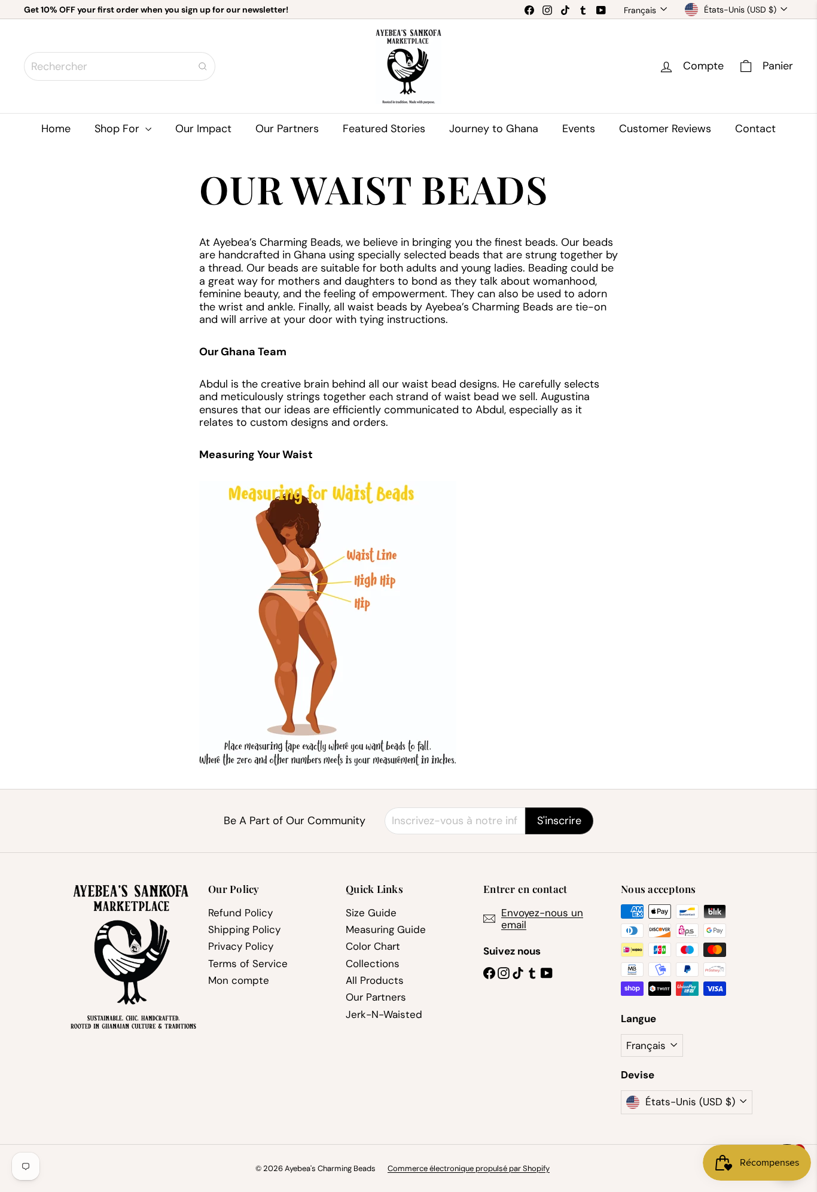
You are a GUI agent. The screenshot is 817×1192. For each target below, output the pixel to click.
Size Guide (371, 912)
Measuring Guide (386, 929)
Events (578, 128)
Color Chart (373, 946)
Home (56, 128)
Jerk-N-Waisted (384, 1014)
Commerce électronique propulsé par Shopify (469, 1168)
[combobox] (119, 66)
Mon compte (238, 980)
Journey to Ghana (493, 128)
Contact (755, 128)
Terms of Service (248, 963)
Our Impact (203, 128)
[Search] (202, 66)
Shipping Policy (244, 929)
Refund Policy (240, 912)
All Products (375, 980)
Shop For (118, 128)
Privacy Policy (240, 946)
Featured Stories (384, 128)
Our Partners (287, 128)
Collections (373, 963)
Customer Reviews (665, 128)
